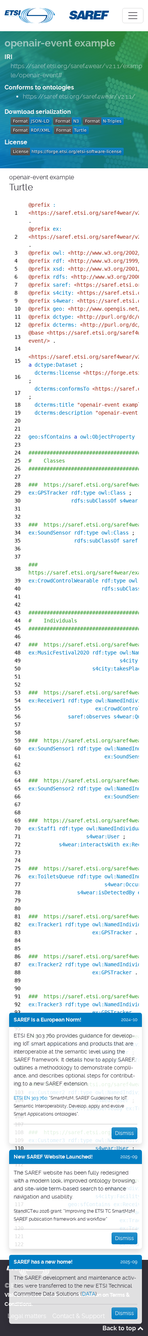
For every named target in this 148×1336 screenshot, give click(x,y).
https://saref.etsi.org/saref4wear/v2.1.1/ (79, 96)
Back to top (119, 1328)
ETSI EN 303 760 (30, 1098)
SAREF (87, 14)
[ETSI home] (30, 14)
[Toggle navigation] (132, 15)
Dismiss (124, 1133)
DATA (88, 1294)
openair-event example (60, 43)
